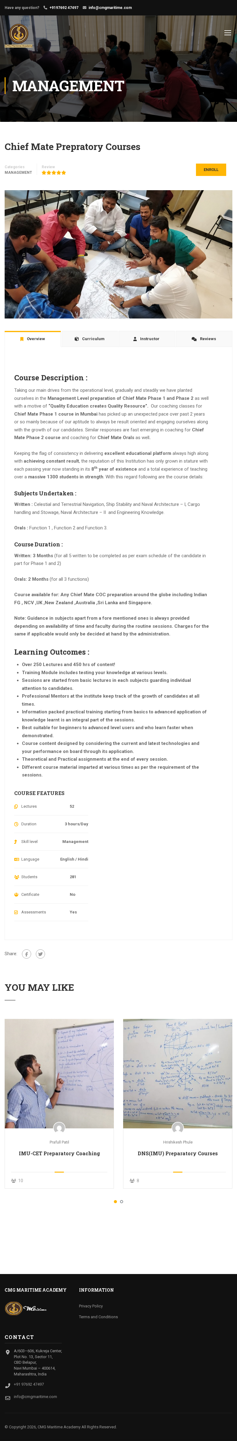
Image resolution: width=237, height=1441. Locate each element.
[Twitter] (40, 954)
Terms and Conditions (98, 1317)
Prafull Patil (59, 1142)
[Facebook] (26, 954)
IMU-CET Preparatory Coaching (59, 1153)
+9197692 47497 (63, 8)
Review (48, 167)
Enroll (211, 169)
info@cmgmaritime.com (110, 8)
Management (18, 172)
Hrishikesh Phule (178, 1142)
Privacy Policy (91, 1306)
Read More (59, 1073)
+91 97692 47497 (29, 1384)
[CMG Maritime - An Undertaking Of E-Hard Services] (28, 35)
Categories (15, 167)
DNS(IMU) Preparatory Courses (178, 1153)
